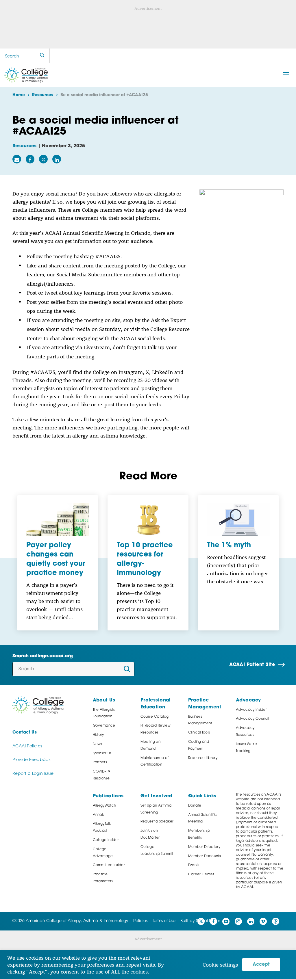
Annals (98, 815)
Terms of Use (163, 921)
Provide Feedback (31, 760)
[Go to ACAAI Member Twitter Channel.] (201, 921)
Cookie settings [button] (220, 964)
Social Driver (208, 921)
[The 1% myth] (238, 519)
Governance (104, 725)
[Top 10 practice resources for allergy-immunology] (148, 519)
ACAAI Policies (27, 746)
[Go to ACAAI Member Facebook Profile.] (213, 921)
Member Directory (204, 847)
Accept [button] (261, 964)
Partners (100, 762)
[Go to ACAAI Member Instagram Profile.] (238, 921)
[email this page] (16, 159)
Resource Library (202, 758)
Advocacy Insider (251, 710)
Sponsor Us (102, 753)
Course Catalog (154, 717)
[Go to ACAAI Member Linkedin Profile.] (250, 921)
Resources (24, 146)
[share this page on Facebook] (30, 159)
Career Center (201, 874)
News (97, 744)
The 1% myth (229, 545)
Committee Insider (109, 865)
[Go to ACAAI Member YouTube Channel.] (226, 921)
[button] (286, 74)
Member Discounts (204, 856)
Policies (140, 921)
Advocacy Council (252, 719)
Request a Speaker (157, 821)
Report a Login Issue (33, 774)
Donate (194, 805)
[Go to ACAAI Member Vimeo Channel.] (263, 921)
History (98, 735)
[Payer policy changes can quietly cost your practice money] (57, 519)
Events (193, 865)
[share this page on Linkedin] (56, 159)
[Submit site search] (42, 56)
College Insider (106, 840)
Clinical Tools (199, 732)
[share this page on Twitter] (43, 159)
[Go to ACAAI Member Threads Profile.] (275, 921)
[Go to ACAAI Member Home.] (26, 75)
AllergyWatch (104, 805)
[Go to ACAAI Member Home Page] (38, 705)
